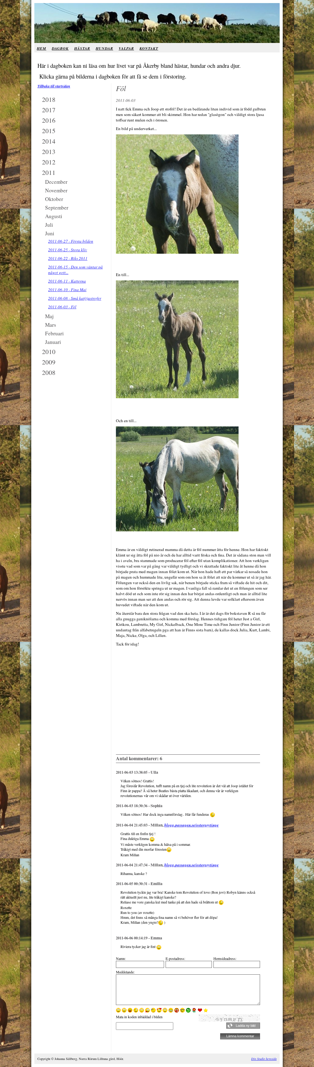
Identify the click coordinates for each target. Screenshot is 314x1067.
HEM (41, 48)
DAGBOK (60, 48)
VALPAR (126, 48)
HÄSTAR (82, 48)
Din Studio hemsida (264, 1059)
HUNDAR (104, 48)
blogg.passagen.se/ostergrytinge (191, 825)
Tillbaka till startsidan (53, 86)
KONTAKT (149, 48)
